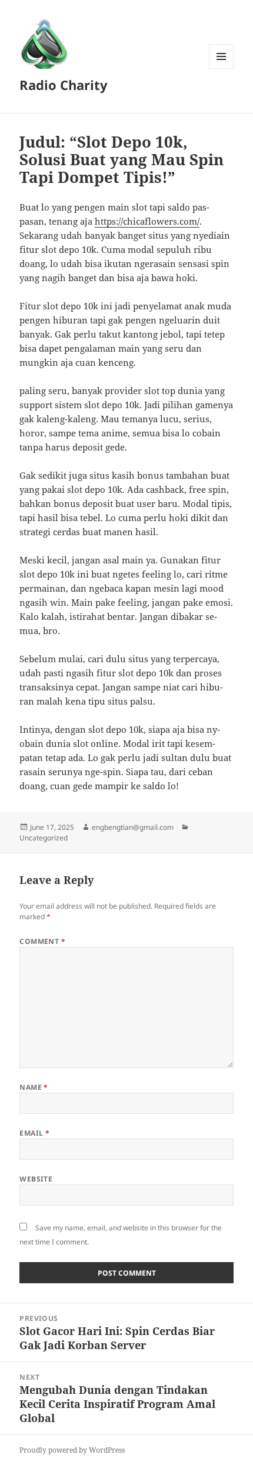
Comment (42, 941)
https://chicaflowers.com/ (147, 221)
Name (33, 1087)
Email (34, 1133)
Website (35, 1179)
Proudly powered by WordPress (72, 1450)
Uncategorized (43, 838)
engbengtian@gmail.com (133, 827)
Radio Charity (63, 85)
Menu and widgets (221, 68)
